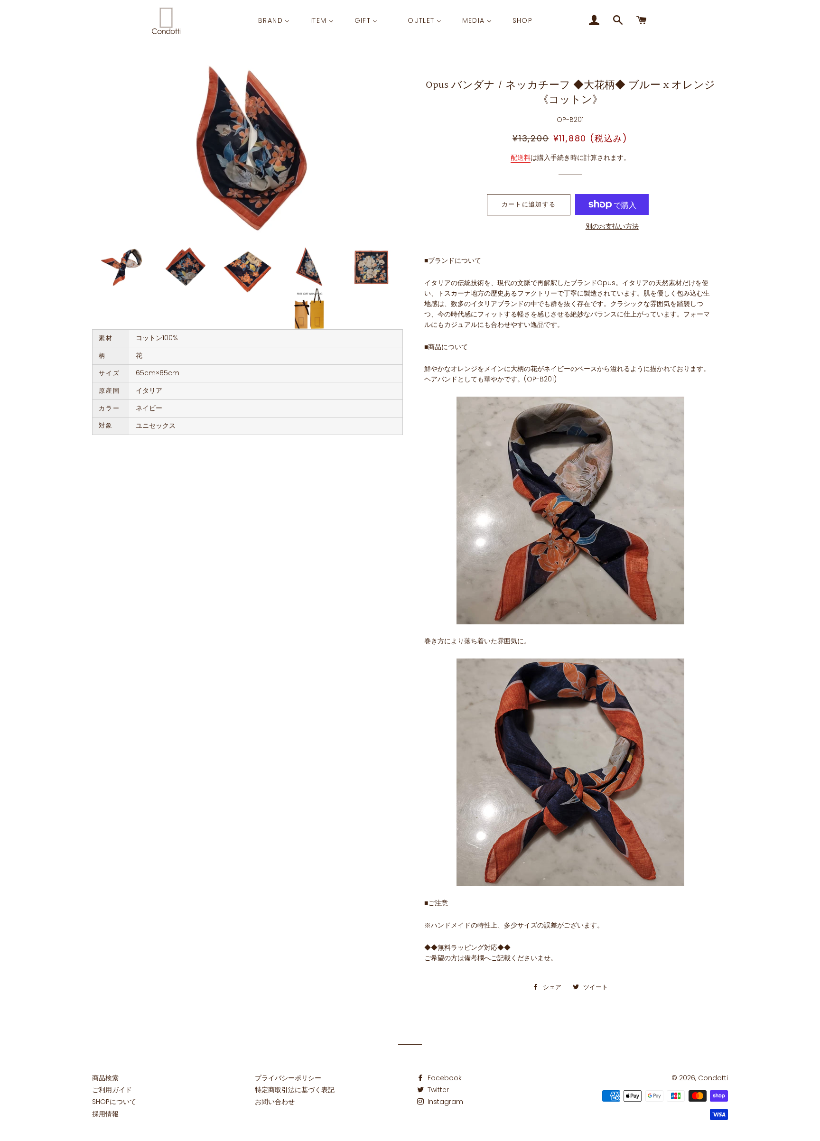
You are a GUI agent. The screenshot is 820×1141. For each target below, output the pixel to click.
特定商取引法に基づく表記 (295, 1090)
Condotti (713, 1078)
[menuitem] (274, 20)
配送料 (521, 157)
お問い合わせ (275, 1101)
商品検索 (105, 1078)
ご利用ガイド (112, 1090)
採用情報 (105, 1114)
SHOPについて (114, 1101)
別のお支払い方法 (612, 226)
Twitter (437, 1090)
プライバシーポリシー (288, 1078)
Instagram (444, 1101)
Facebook (444, 1078)
